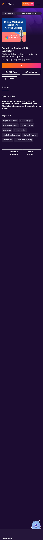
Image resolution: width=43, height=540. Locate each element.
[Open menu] (38, 3)
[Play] (21, 65)
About (5, 87)
